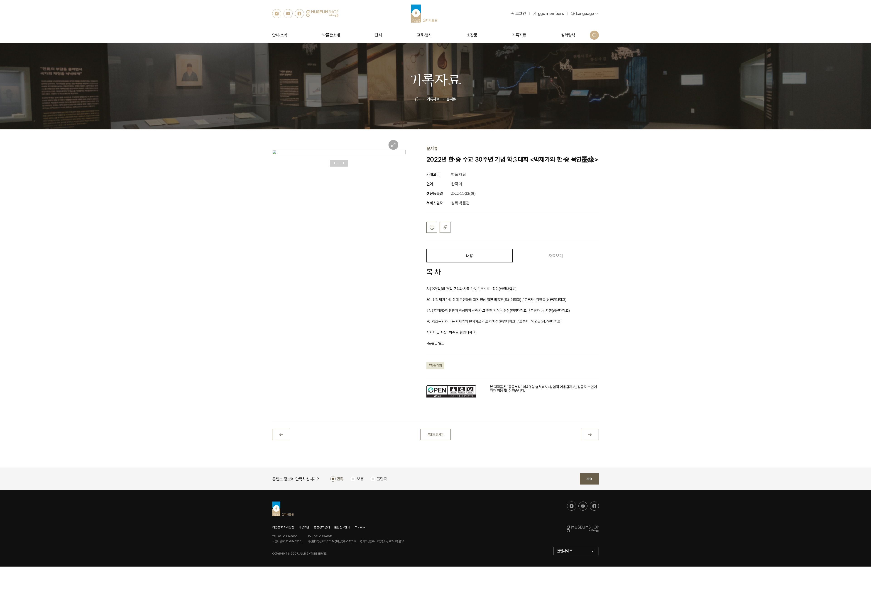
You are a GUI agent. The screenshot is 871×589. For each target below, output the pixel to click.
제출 (589, 479)
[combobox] (576, 551)
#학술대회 (435, 366)
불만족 (382, 479)
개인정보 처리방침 (283, 527)
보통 (360, 479)
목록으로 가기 (436, 434)
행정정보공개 (322, 527)
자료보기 (555, 255)
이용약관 (303, 527)
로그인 (520, 13)
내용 (469, 255)
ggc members (551, 13)
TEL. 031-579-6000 (284, 536)
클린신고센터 (342, 527)
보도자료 (360, 527)
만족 (340, 479)
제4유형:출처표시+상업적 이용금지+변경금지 (555, 387)
